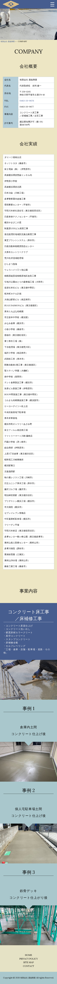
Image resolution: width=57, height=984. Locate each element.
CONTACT (28, 966)
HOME (28, 955)
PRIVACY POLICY (28, 958)
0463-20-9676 (27, 100)
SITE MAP (28, 962)
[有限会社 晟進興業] (11, 4)
